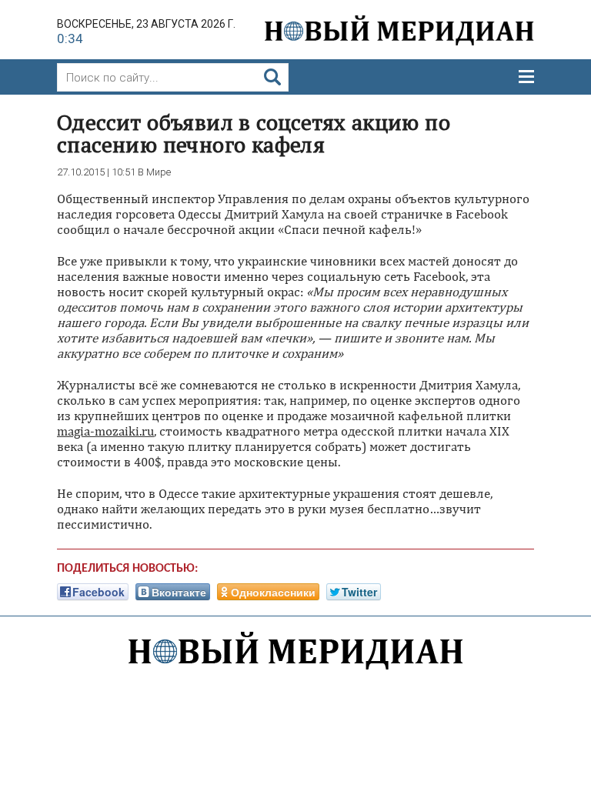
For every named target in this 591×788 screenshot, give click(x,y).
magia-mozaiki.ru (105, 431)
